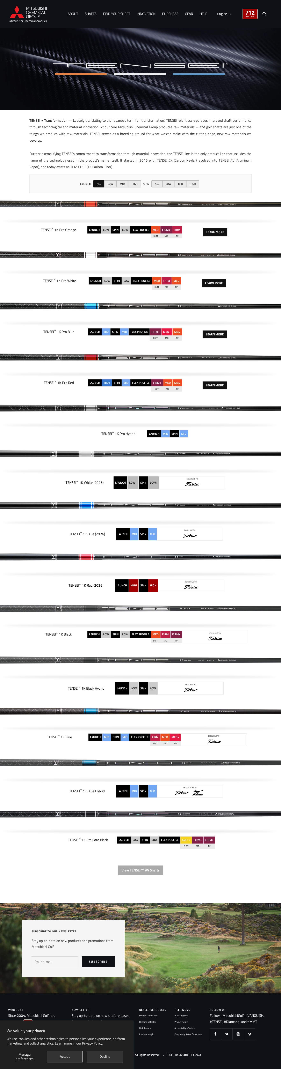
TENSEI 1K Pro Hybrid (118, 433)
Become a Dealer (147, 1022)
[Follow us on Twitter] (226, 1034)
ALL (99, 184)
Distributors (145, 1028)
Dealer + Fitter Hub (148, 1015)
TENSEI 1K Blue (59, 737)
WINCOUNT (250, 16)
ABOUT (73, 13)
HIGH (134, 184)
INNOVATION (146, 13)
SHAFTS (90, 13)
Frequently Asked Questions (188, 1034)
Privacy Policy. (92, 1043)
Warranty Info (181, 1015)
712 (250, 12)
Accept (65, 1056)
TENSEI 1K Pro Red (59, 382)
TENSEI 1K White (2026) (84, 482)
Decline (105, 1056)
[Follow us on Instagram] (238, 1034)
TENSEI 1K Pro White (59, 280)
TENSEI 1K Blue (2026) (87, 534)
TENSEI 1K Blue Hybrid (87, 791)
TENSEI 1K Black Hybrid (86, 688)
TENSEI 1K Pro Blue (58, 331)
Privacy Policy (181, 1022)
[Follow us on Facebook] (215, 1034)
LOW (110, 184)
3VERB (183, 1055)
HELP (203, 13)
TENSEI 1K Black (58, 634)
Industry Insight (146, 1034)
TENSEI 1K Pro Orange (58, 229)
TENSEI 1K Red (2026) (86, 585)
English (222, 13)
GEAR (189, 13)
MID (122, 184)
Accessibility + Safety (184, 1028)
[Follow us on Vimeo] (249, 1034)
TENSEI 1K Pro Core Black (88, 839)
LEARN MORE (215, 232)
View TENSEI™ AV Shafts (141, 870)
